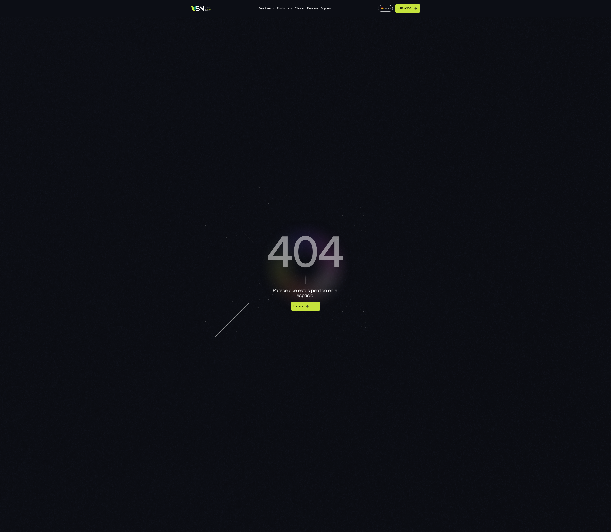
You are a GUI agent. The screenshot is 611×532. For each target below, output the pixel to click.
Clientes (300, 8)
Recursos (312, 8)
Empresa (325, 8)
